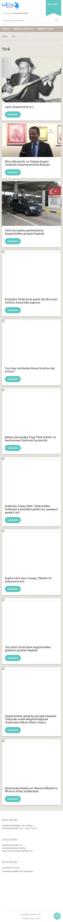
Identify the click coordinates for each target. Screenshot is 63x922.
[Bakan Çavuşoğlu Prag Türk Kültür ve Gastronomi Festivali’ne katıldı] (31, 410)
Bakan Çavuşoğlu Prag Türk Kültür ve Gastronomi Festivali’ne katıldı (30, 438)
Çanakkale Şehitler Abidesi (14, 848)
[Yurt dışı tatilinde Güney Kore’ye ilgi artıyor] (31, 341)
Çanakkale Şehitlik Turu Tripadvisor (17, 871)
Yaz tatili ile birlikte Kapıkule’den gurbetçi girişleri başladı (28, 648)
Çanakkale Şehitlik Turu (23, 29)
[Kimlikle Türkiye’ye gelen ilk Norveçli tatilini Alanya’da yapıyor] (31, 272)
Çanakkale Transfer (11, 867)
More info (12, 114)
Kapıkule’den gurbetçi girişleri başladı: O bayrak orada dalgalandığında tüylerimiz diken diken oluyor (31, 719)
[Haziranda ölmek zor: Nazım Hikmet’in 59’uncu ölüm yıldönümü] (31, 761)
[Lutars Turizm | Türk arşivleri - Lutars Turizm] (10, 6)
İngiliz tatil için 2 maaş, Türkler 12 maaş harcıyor (28, 579)
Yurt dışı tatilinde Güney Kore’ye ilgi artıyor (30, 369)
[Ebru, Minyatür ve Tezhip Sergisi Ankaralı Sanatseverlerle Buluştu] (31, 140)
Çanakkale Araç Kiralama (13, 35)
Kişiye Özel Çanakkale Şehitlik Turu (17, 850)
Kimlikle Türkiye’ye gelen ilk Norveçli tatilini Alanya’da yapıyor (31, 300)
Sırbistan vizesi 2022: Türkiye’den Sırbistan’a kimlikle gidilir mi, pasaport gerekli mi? (31, 509)
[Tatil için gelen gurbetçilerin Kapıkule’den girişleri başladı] (31, 203)
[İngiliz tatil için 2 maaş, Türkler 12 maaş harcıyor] (31, 551)
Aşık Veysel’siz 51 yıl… (20, 107)
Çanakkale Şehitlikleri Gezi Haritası (17, 825)
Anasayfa (6, 29)
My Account (53, 4)
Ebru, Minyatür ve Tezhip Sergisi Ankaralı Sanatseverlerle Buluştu (27, 163)
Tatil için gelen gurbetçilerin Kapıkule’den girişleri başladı (24, 232)
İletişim (30, 35)
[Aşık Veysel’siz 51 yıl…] (31, 80)
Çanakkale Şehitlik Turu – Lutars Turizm (19, 828)
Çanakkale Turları (45, 29)
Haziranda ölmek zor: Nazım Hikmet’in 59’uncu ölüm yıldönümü (31, 789)
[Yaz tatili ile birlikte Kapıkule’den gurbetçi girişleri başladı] (31, 620)
